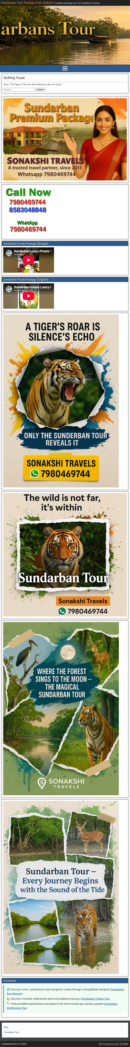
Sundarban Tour (11, 1032)
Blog (6, 1027)
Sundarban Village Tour (95, 998)
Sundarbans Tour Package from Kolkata (27, 3)
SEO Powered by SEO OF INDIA (113, 1044)
